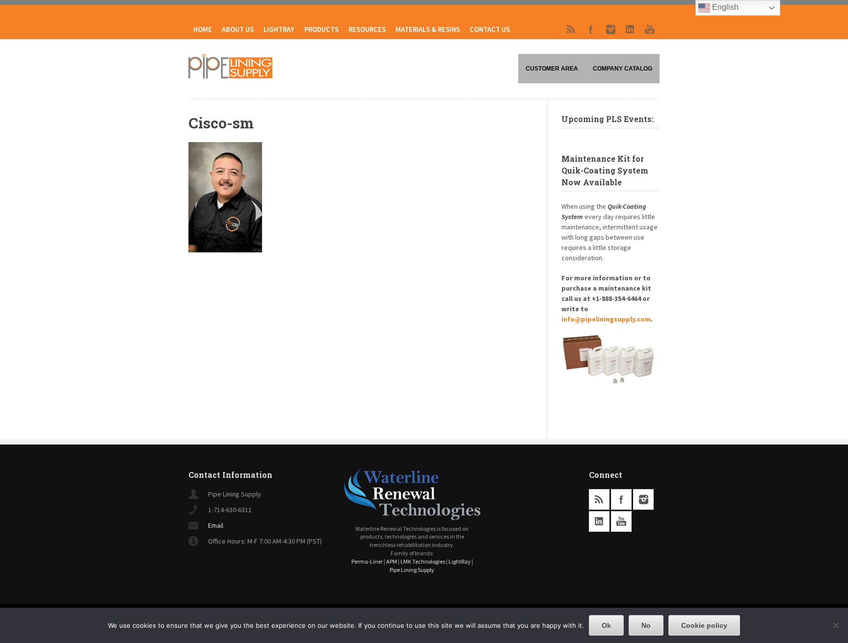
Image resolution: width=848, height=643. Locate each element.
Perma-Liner (367, 561)
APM (391, 561)
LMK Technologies (422, 561)
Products (321, 29)
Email (215, 525)
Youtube (650, 29)
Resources (367, 29)
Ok (606, 625)
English (724, 7)
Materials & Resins (428, 29)
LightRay (279, 29)
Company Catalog (622, 68)
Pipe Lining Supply (412, 569)
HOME (202, 29)
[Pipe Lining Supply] (230, 75)
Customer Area (552, 68)
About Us (238, 29)
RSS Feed (571, 29)
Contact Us (490, 29)
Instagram (610, 29)
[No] (836, 625)
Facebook (591, 29)
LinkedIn (630, 29)
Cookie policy (704, 625)
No (646, 625)
